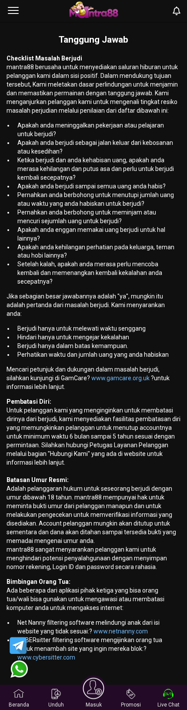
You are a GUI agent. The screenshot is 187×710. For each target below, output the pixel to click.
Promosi (131, 705)
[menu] (13, 11)
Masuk (94, 705)
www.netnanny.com (121, 631)
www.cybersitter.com (46, 657)
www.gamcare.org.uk (120, 378)
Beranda (19, 705)
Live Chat (168, 705)
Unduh (56, 705)
